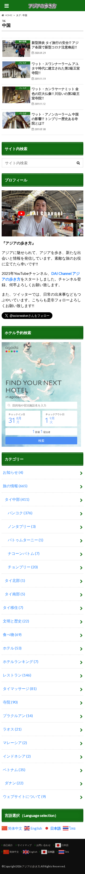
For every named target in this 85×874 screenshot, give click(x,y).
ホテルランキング (20, 661)
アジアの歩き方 (31, 866)
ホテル (12, 648)
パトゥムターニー (25, 540)
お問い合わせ (43, 845)
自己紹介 (8, 845)
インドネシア (17, 756)
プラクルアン (18, 715)
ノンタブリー (22, 526)
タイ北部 (15, 580)
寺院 (10, 702)
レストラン (17, 675)
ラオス (12, 729)
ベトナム (14, 769)
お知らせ (13, 472)
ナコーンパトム (23, 553)
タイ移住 (13, 607)
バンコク (20, 513)
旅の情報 (15, 485)
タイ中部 (17, 499)
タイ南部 (15, 594)
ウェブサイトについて (24, 796)
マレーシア (15, 742)
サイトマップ (24, 845)
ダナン (14, 783)
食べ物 (12, 634)
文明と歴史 (16, 621)
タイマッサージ (20, 688)
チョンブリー (23, 567)
